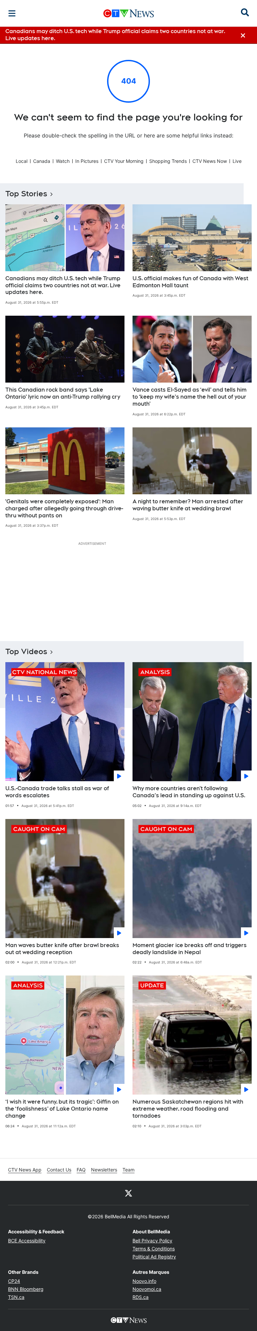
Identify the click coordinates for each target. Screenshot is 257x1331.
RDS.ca (141, 1297)
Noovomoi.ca (147, 1289)
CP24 (14, 1281)
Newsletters (104, 1169)
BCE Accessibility (27, 1240)
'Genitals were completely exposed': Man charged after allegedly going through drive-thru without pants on (64, 508)
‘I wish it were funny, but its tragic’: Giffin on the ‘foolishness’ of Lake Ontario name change (62, 1109)
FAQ (81, 1169)
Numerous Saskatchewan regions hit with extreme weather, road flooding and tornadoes (188, 1109)
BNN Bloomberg (26, 1289)
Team (128, 1169)
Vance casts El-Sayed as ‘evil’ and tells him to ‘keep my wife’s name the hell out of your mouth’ (190, 397)
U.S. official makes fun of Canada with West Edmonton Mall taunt (190, 282)
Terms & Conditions (154, 1248)
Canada (41, 161)
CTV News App (24, 1169)
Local (21, 161)
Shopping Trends (168, 161)
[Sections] (12, 13)
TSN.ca (16, 1297)
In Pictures (86, 161)
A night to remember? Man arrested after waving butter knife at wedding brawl (188, 505)
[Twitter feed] (128, 1193)
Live (237, 161)
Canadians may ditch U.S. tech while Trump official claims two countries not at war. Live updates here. (62, 285)
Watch (63, 161)
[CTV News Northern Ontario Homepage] (128, 13)
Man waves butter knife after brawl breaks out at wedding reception (62, 948)
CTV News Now (209, 161)
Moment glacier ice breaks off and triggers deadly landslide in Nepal (190, 948)
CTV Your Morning (124, 161)
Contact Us (59, 1169)
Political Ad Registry (154, 1256)
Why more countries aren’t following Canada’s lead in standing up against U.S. (189, 792)
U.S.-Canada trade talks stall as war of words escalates (57, 792)
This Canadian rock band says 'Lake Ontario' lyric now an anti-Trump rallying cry (62, 393)
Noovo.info (144, 1281)
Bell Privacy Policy (152, 1240)
